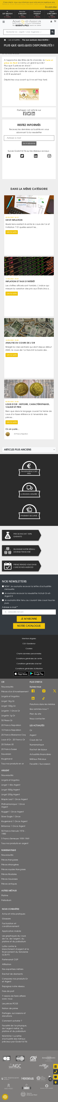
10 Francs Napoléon (11, 730)
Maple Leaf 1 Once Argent (14, 799)
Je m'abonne (29, 143)
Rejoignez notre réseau (13, 986)
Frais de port (8, 991)
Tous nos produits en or (12, 764)
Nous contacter (37, 719)
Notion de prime (10, 1008)
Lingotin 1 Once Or (10, 711)
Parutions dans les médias (42, 704)
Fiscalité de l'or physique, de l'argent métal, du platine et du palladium (14, 1028)
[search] (52, 32)
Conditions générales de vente (29, 659)
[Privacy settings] (5, 1097)
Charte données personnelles (29, 654)
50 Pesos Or (6, 720)
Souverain (6, 754)
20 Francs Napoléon (11, 725)
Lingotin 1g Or (8, 716)
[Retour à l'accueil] (26, 22)
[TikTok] (43, 699)
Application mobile (11, 931)
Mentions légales (29, 639)
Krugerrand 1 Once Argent (14, 821)
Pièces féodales (9, 874)
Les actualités (14, 40)
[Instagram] (44, 691)
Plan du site (35, 714)
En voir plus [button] (51, 7)
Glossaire (6, 919)
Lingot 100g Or (8, 706)
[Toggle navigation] (3, 22)
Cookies (29, 649)
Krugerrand (6, 759)
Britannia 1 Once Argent (13, 826)
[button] (51, 21)
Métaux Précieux (38, 759)
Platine (4, 895)
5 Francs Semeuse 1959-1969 (15, 839)
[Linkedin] (33, 699)
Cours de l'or (36, 740)
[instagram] (49, 157)
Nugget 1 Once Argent (12, 812)
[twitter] (22, 157)
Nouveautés (7, 687)
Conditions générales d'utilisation (29, 669)
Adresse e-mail (9, 607)
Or (31, 730)
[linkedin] (36, 157)
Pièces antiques (9, 884)
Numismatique (37, 745)
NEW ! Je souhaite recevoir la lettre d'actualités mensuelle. (27, 587)
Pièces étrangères (10, 865)
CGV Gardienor (29, 644)
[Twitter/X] (55, 691)
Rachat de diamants (12, 974)
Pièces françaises (9, 860)
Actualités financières (40, 754)
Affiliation (6, 964)
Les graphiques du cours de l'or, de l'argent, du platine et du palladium (14, 939)
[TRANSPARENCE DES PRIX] (29, 468)
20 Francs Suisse (9, 749)
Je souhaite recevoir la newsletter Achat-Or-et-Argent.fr (27, 594)
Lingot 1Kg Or (7, 701)
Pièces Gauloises (9, 879)
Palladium (6, 900)
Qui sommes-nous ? (39, 709)
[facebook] (9, 157)
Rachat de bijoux (38, 749)
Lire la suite (12, 232)
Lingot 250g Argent (10, 794)
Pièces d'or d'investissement (14, 692)
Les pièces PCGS (10, 1004)
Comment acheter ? (12, 1021)
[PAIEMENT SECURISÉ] (29, 511)
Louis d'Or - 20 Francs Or (13, 740)
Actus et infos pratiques (13, 914)
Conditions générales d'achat (29, 664)
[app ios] (20, 673)
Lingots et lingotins (10, 696)
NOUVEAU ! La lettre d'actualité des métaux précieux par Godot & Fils (14, 1039)
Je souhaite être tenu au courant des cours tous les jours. (29, 601)
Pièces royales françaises (13, 869)
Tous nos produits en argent (14, 843)
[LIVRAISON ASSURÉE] (29, 489)
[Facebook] (33, 691)
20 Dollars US (7, 744)
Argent (33, 735)
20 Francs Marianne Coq (13, 735)
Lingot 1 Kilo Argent (10, 785)
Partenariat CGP (10, 959)
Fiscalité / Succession (40, 764)
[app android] (37, 674)
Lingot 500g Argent (10, 790)
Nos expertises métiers (12, 969)
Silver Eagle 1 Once (11, 816)
